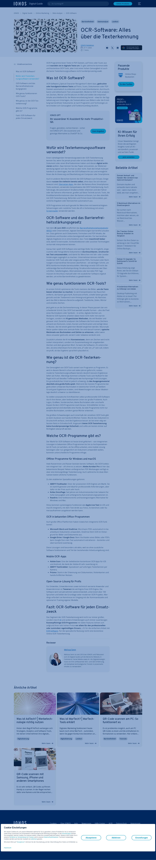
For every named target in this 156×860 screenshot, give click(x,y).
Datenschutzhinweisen (51, 837)
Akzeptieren (21, 842)
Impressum (7, 848)
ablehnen (34, 839)
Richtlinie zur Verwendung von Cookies (21, 837)
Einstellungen (66, 833)
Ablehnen (116, 837)
